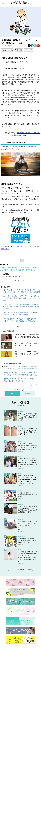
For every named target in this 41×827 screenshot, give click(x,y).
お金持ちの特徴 (8, 50)
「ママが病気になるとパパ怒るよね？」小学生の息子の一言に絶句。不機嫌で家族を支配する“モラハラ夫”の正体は (21, 306)
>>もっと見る (34, 385)
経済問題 (19, 50)
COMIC (28, 393)
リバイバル (29, 50)
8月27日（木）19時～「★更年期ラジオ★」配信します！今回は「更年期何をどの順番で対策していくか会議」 (21, 298)
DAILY (12, 393)
